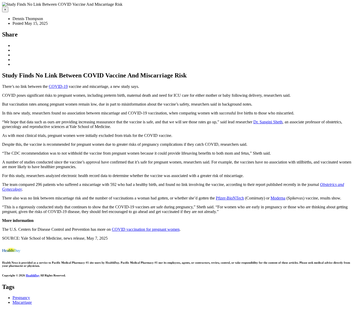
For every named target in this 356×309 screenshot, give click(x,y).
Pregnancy (21, 297)
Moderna (278, 198)
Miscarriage (22, 302)
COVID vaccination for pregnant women (146, 229)
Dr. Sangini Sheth (268, 122)
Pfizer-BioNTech (230, 198)
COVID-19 (58, 86)
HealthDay (33, 275)
